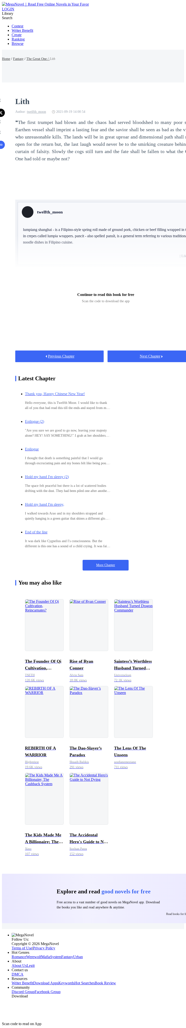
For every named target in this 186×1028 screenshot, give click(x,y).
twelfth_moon (36, 112)
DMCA (17, 974)
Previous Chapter (61, 356)
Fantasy (18, 59)
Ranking (18, 39)
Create (17, 35)
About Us (19, 965)
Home (6, 59)
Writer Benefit (22, 30)
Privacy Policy (44, 948)
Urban (78, 957)
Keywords (66, 983)
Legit (31, 965)
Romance (19, 957)
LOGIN (8, 9)
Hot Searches (84, 983)
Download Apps (45, 983)
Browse (17, 43)
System (55, 957)
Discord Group (23, 992)
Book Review (105, 983)
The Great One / (38, 59)
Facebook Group (48, 992)
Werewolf (33, 957)
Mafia (45, 957)
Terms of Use (22, 948)
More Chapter (105, 565)
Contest (17, 26)
